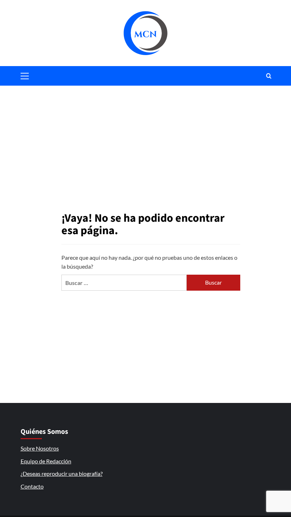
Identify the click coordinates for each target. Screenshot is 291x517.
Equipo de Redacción (46, 461)
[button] (25, 75)
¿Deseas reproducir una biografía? (62, 473)
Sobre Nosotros (40, 448)
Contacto (32, 486)
